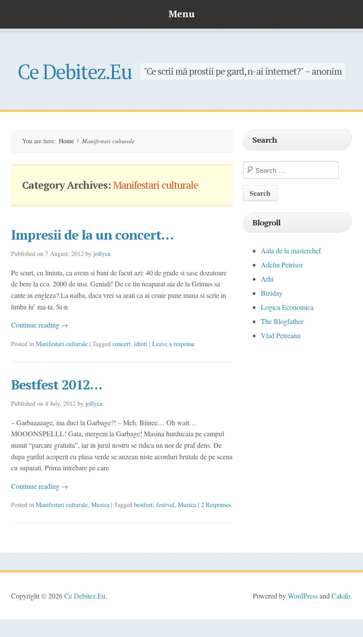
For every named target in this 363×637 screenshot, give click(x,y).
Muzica (100, 504)
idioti (140, 343)
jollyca (101, 253)
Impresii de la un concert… (92, 235)
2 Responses (216, 504)
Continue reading (39, 324)
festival (165, 504)
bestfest (143, 504)
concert (121, 343)
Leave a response (173, 343)
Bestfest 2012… (56, 384)
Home (66, 141)
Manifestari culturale (62, 343)
